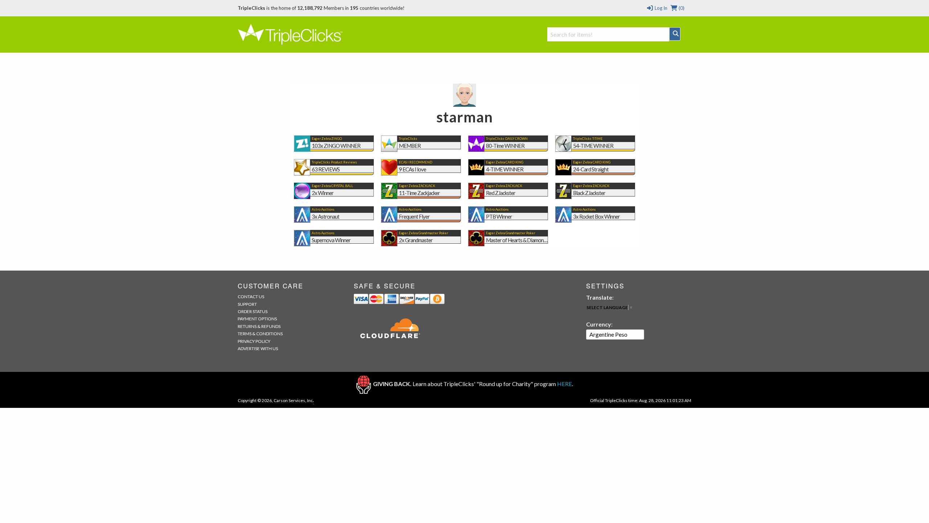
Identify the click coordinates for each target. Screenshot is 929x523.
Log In (660, 8)
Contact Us (251, 296)
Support (247, 304)
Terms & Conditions (260, 333)
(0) (681, 8)
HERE (564, 383)
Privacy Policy (254, 341)
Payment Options (257, 318)
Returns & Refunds (259, 326)
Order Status (252, 311)
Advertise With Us (258, 348)
